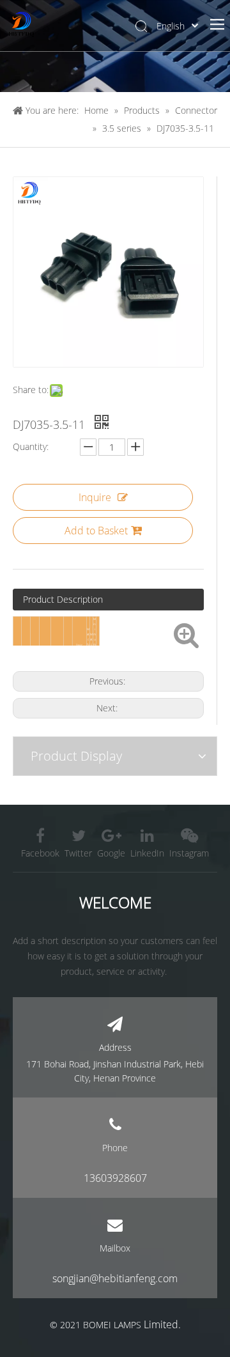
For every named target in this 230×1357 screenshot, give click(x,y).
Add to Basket (96, 530)
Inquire (95, 497)
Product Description (63, 599)
